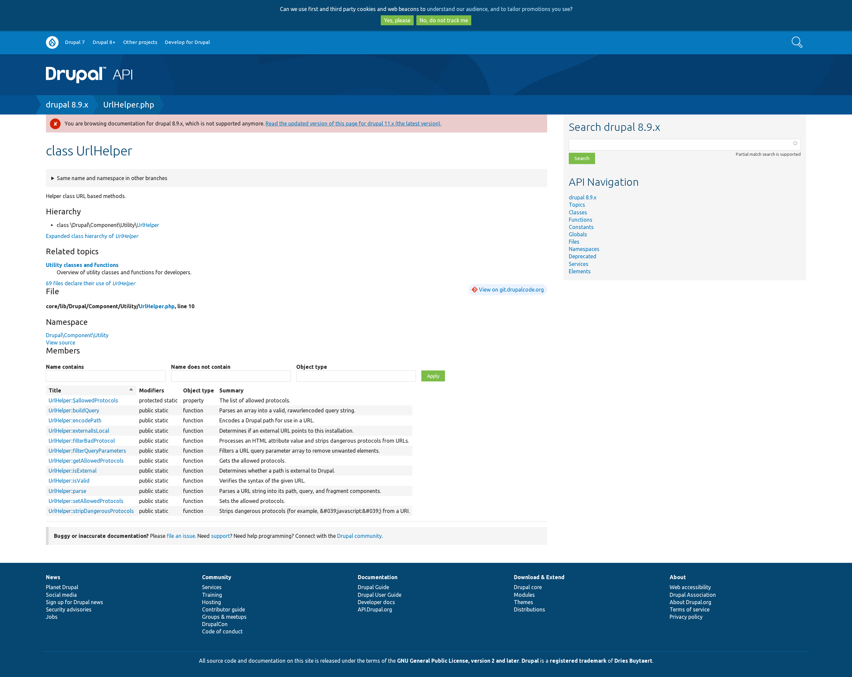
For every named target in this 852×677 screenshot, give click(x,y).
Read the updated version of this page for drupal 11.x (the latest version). (353, 123)
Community (216, 577)
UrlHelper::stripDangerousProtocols (91, 511)
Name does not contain (200, 367)
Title (91, 390)
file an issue (181, 536)
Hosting (211, 602)
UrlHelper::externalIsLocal (79, 431)
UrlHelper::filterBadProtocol (82, 441)
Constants (581, 227)
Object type (311, 367)
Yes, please (397, 20)
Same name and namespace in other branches (112, 178)
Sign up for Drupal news (74, 602)
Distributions (529, 609)
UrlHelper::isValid (69, 481)
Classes (578, 212)
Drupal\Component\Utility (77, 335)
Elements (580, 271)
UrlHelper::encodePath (75, 420)
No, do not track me (444, 20)
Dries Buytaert (633, 661)
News (53, 577)
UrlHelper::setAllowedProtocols (86, 501)
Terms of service (690, 609)
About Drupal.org (690, 602)
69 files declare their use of (90, 283)
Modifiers (151, 390)
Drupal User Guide (379, 595)
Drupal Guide (373, 587)
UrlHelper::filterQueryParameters (87, 451)
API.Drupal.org (375, 609)
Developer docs (376, 602)
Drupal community (359, 536)
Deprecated (582, 256)
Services (578, 264)
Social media (61, 595)
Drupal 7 (75, 42)
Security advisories (69, 609)
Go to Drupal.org (52, 42)
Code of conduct (222, 631)
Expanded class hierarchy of (92, 236)
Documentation (377, 577)
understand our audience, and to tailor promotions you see (498, 9)
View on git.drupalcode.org (511, 290)
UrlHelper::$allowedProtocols (83, 400)
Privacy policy (686, 617)
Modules (524, 595)
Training (212, 595)
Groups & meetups (224, 617)
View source (60, 342)
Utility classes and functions (82, 265)
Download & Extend (539, 577)
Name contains (65, 367)
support (220, 536)
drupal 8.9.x (67, 104)
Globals (578, 234)
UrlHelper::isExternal (73, 471)
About (678, 577)
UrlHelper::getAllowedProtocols (86, 461)
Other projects (140, 42)
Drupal (530, 661)
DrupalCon (215, 624)
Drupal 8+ (104, 42)
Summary (231, 390)
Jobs (52, 617)
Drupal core (528, 587)
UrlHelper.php (128, 104)
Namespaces (584, 249)
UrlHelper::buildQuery (74, 410)
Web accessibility (690, 587)
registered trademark (578, 661)
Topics (577, 205)
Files (574, 242)
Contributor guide (223, 609)
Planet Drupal (62, 587)
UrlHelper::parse (67, 491)
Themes (523, 602)
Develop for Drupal (187, 42)
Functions (580, 220)
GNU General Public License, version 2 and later (458, 661)
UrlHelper (148, 225)
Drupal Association (693, 595)
